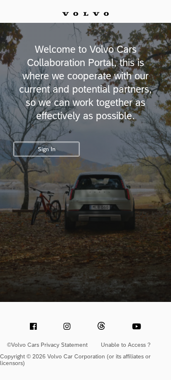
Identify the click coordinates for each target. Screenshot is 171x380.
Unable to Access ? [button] (126, 344)
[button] (101, 326)
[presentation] (33, 326)
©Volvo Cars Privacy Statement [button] (47, 344)
